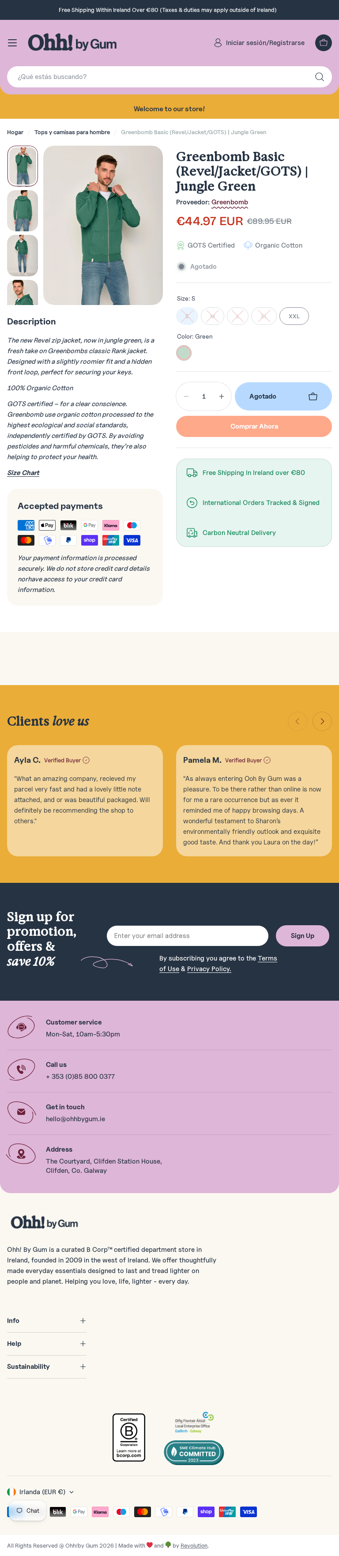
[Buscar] (319, 77)
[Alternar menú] (12, 43)
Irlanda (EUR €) (42, 1492)
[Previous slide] (297, 721)
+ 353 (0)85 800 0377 (80, 1077)
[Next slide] (322, 721)
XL (263, 316)
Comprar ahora (254, 426)
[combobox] (169, 76)
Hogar (15, 132)
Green (184, 353)
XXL (294, 316)
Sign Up (302, 936)
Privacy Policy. (209, 969)
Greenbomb (229, 202)
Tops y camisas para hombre (72, 132)
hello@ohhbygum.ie (75, 1119)
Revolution (194, 1545)
